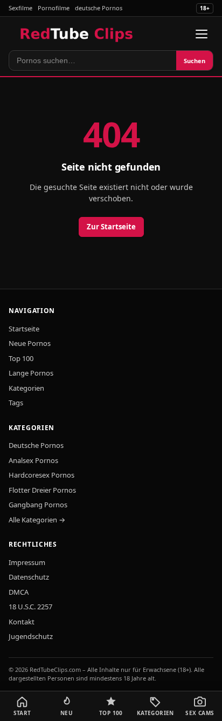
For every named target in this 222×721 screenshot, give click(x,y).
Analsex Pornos (33, 460)
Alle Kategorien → (37, 520)
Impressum (27, 562)
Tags (16, 402)
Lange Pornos (31, 373)
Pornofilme (54, 8)
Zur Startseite (111, 227)
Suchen (194, 61)
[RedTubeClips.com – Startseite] (77, 34)
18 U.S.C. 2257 (30, 606)
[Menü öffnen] (201, 34)
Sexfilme (20, 8)
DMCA (19, 592)
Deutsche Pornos (36, 445)
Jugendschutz (31, 636)
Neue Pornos (30, 343)
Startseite (24, 329)
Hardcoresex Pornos (41, 475)
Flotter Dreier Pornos (42, 490)
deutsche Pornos (98, 8)
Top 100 (21, 358)
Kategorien (26, 388)
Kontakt (21, 622)
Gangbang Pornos (38, 504)
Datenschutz (29, 577)
